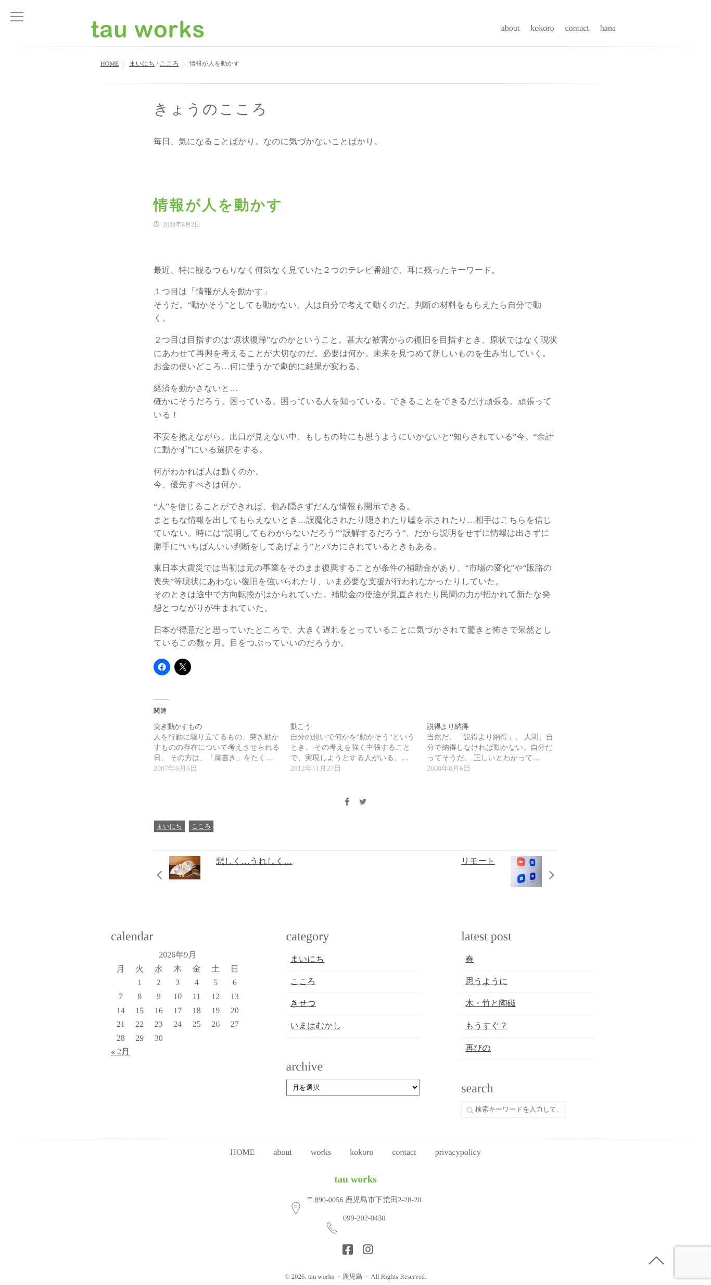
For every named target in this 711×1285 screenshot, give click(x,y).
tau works (355, 1179)
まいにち (169, 826)
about (510, 28)
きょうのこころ (211, 110)
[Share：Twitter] (363, 802)
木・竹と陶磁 (490, 1003)
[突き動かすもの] (222, 748)
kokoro (542, 28)
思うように (486, 981)
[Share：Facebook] (346, 802)
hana (608, 28)
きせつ (303, 1003)
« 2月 (120, 1052)
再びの (478, 1048)
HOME (242, 1152)
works (321, 1152)
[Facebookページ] (344, 1246)
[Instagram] (365, 1246)
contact (577, 28)
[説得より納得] (495, 748)
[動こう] (358, 748)
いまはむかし (315, 1026)
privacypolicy (458, 1152)
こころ (201, 826)
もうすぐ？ (486, 1026)
